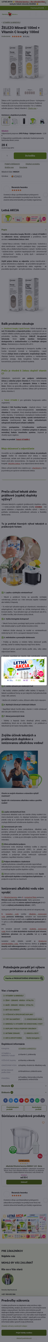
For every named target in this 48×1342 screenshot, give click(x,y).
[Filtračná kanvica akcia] (24, 682)
